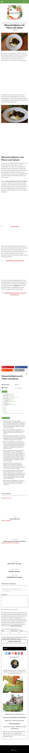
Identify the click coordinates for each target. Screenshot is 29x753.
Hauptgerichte (15, 23)
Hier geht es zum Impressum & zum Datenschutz (14, 717)
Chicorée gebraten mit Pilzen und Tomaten (14, 541)
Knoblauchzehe (13, 404)
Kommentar (4, 594)
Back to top (14, 750)
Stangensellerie (11, 401)
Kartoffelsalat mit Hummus (14, 576)
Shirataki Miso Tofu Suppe (14, 563)
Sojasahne (11, 395)
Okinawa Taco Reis (14, 570)
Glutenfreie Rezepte (7, 23)
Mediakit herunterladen (14, 723)
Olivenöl (5, 412)
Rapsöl (4, 410)
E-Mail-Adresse (14, 630)
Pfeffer (4, 409)
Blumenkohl (11, 394)
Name (3, 630)
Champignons (12, 397)
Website (21, 630)
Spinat (10, 398)
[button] (7, 367)
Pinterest (16, 285)
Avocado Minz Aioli (14, 519)
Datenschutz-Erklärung (16, 625)
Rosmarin (10, 403)
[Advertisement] (14, 78)
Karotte (11, 400)
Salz (4, 407)
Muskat (5, 406)
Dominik (15, 29)
